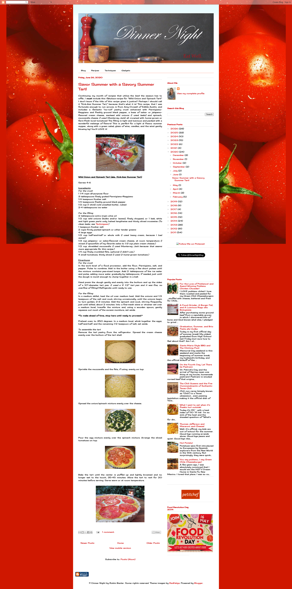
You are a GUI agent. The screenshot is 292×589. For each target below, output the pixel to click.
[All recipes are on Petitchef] (190, 498)
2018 (174, 205)
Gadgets (126, 70)
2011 (173, 232)
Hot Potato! (186, 443)
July (175, 170)
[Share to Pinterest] (91, 532)
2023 (174, 140)
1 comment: (108, 532)
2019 (174, 201)
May (176, 185)
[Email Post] (98, 532)
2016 (174, 213)
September (179, 166)
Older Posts (153, 543)
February (178, 197)
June (176, 174)
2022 (174, 144)
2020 (174, 152)
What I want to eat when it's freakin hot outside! (195, 406)
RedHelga (174, 583)
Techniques (110, 70)
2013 (174, 225)
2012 (174, 228)
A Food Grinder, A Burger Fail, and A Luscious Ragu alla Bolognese (196, 307)
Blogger (198, 583)
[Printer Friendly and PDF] (156, 533)
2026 (174, 128)
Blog (83, 70)
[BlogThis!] (82, 532)
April (176, 189)
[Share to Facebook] (88, 532)
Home (120, 543)
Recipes (95, 70)
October (178, 163)
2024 (174, 136)
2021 (174, 148)
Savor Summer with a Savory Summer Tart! (188, 179)
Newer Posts (87, 543)
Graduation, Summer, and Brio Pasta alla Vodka (196, 327)
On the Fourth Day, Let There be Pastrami (196, 365)
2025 (174, 132)
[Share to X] (85, 532)
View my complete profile (190, 93)
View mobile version (120, 548)
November (179, 159)
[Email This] (79, 532)
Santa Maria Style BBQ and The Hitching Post (195, 346)
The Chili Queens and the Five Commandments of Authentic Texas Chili (196, 385)
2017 (174, 209)
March (177, 193)
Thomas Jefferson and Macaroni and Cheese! (192, 425)
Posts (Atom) (128, 559)
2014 (174, 221)
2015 (174, 217)
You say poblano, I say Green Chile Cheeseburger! (196, 460)
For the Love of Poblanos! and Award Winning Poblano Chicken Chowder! (196, 286)
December (179, 155)
